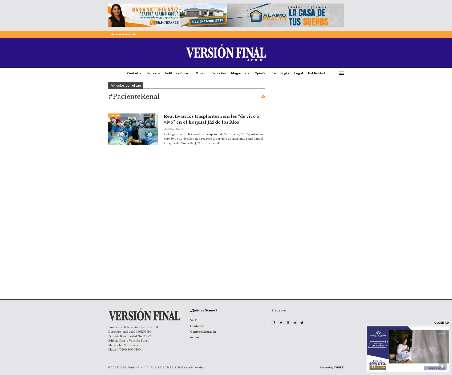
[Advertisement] (310, 111)
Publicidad (316, 73)
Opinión (260, 73)
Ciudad (132, 73)
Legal (298, 73)
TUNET (339, 367)
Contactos (197, 326)
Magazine (238, 73)
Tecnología (280, 73)
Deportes (218, 73)
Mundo (201, 73)
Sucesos (153, 73)
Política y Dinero (177, 73)
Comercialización (203, 331)
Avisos (194, 337)
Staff (193, 320)
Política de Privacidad (191, 367)
